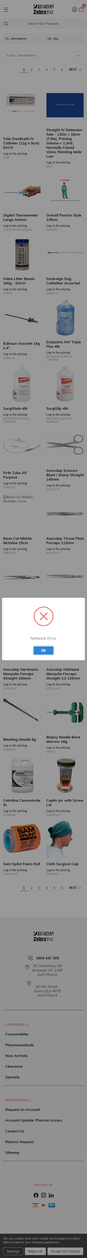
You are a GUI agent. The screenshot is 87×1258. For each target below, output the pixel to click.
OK (43, 650)
